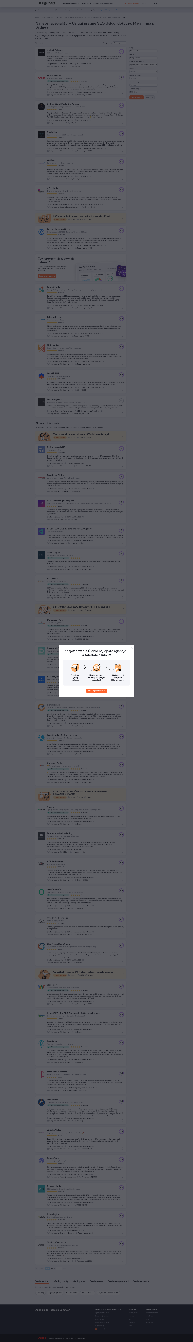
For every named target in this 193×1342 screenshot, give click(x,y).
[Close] (131, 647)
